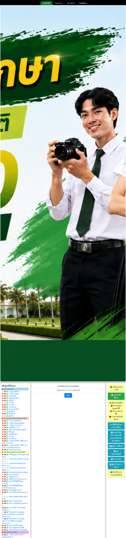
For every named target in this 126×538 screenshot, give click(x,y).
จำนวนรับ (117, 459)
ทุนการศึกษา (117, 446)
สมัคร (68, 395)
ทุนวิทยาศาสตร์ (116, 452)
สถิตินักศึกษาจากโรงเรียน (116, 426)
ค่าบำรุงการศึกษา (118, 465)
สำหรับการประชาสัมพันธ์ (116, 473)
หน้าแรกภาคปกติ (117, 388)
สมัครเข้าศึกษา (117, 396)
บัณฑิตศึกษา (83, 3)
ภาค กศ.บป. (59, 3)
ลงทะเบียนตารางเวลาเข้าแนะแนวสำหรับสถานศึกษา (116, 436)
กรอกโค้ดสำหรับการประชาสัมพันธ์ (68, 386)
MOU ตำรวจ (71, 3)
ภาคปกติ (46, 3)
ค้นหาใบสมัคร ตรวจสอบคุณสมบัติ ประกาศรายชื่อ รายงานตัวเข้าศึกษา (117, 411)
